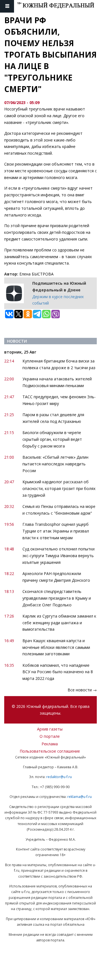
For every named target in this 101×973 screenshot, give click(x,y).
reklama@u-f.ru (79, 796)
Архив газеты (50, 729)
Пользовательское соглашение (50, 751)
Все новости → (82, 689)
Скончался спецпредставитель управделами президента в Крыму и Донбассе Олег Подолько (56, 598)
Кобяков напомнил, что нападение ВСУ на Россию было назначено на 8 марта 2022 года (57, 672)
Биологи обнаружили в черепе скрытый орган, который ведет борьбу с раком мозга (52, 439)
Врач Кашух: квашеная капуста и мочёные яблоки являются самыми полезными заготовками (56, 647)
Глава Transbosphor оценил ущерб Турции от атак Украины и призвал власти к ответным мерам (55, 531)
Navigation (7, 6)
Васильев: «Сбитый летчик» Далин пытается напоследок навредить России (55, 463)
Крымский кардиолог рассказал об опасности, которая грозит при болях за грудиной (58, 488)
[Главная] (59, 6)
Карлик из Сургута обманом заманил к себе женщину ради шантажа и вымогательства (59, 622)
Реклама (50, 743)
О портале (50, 736)
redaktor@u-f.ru (59, 776)
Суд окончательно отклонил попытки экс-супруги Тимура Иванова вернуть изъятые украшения (58, 555)
